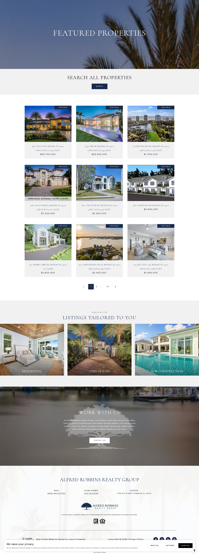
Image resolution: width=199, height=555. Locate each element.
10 (108, 286)
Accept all (185, 545)
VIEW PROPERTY (48, 131)
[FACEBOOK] (155, 539)
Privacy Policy (136, 539)
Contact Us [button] (99, 440)
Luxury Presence (77, 539)
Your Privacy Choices (99, 552)
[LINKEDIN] (168, 539)
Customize (170, 545)
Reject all (155, 545)
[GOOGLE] (174, 539)
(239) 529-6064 (91, 493)
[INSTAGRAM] (162, 539)
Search (99, 86)
